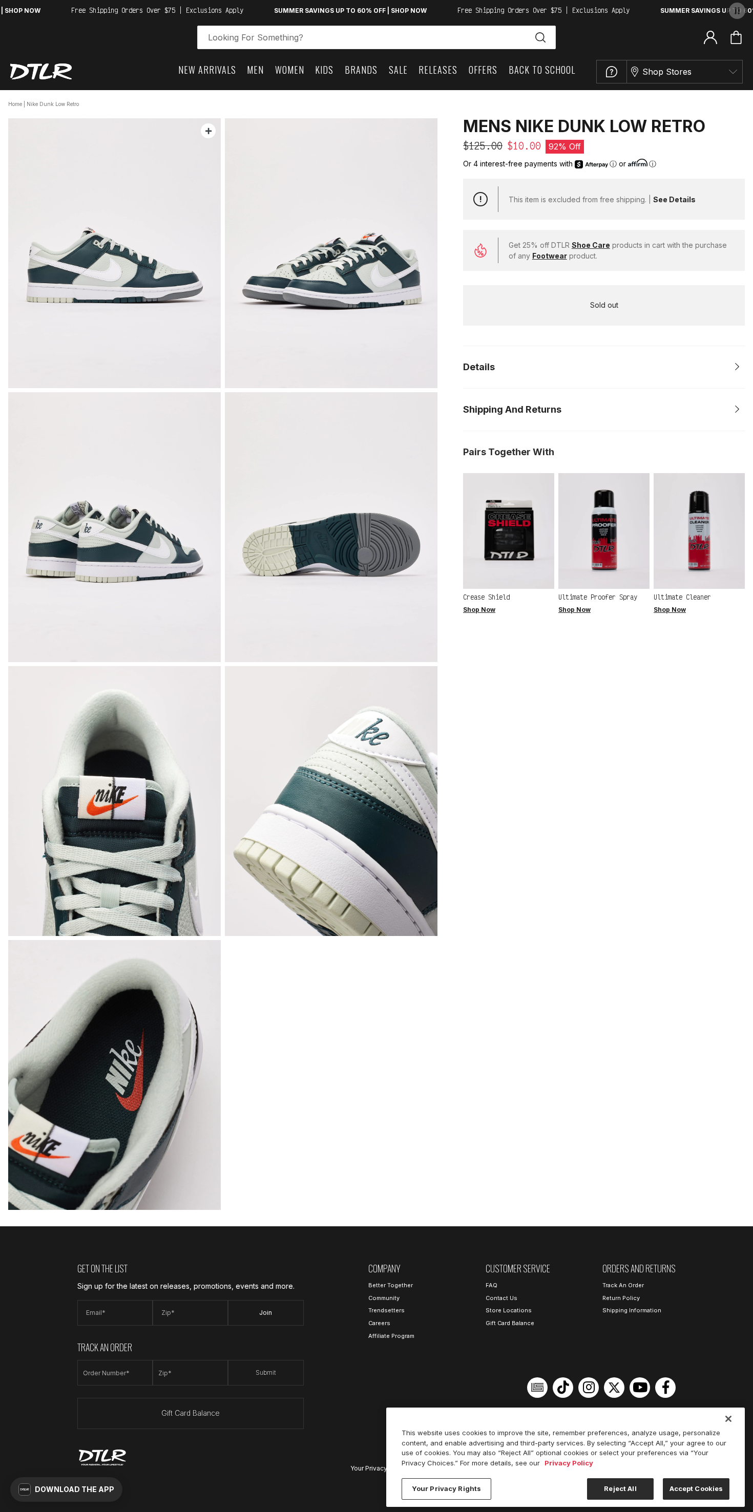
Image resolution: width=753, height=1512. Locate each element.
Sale (398, 69)
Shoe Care (591, 245)
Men (255, 69)
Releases (438, 69)
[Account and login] (710, 37)
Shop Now (479, 609)
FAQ (491, 1285)
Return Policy (621, 1298)
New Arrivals (207, 69)
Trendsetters (386, 1310)
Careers (379, 1323)
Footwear (549, 255)
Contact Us (501, 1298)
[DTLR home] (41, 71)
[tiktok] (563, 1387)
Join (265, 1312)
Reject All (620, 1488)
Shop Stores (667, 72)
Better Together (390, 1285)
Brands (361, 69)
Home (15, 104)
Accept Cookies (696, 1488)
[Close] (728, 1419)
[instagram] (588, 1387)
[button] (66, 1489)
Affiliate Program (391, 1335)
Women (289, 69)
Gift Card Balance (190, 1413)
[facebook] (665, 1387)
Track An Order (623, 1285)
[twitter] (614, 1387)
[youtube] (640, 1387)
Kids (324, 69)
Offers (483, 69)
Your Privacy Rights (379, 1468)
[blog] (537, 1387)
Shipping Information (631, 1310)
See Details (674, 199)
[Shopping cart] (736, 37)
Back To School (542, 69)
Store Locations (509, 1310)
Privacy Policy (569, 1463)
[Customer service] (611, 71)
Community (384, 1298)
